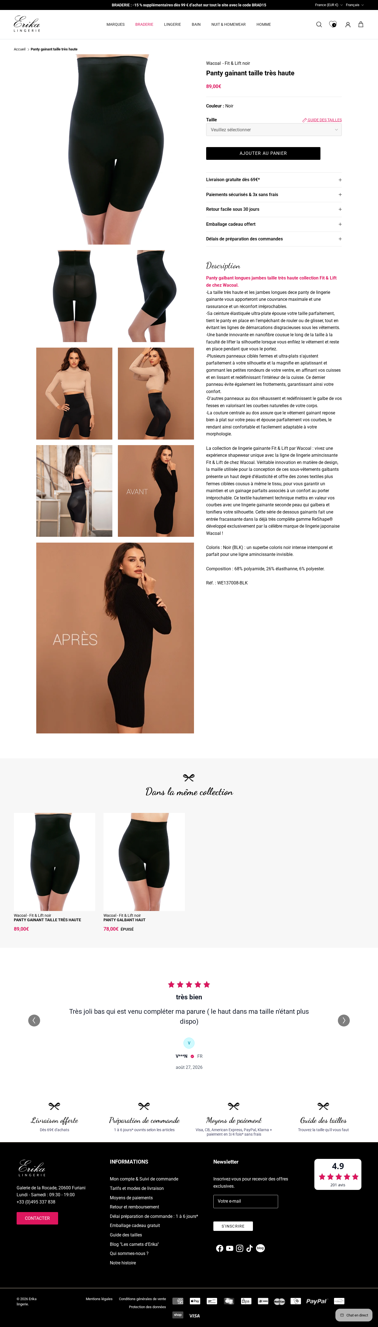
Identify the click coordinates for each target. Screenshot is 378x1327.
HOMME (264, 24)
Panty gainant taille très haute (54, 49)
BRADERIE (144, 24)
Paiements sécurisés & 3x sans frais (242, 194)
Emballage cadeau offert (230, 224)
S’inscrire (233, 1226)
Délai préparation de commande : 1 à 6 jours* (154, 1216)
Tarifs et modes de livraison (137, 1188)
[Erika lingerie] (27, 24)
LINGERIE (172, 24)
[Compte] (347, 24)
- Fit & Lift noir (236, 63)
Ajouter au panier (263, 153)
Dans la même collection (189, 791)
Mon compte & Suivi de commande (144, 1179)
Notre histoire (123, 1263)
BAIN (196, 24)
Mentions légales (99, 1299)
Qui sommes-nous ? (129, 1253)
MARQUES (116, 24)
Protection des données (147, 1307)
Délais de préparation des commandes (244, 239)
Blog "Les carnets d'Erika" (134, 1244)
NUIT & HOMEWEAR (228, 24)
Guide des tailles (324, 120)
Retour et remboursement (134, 1207)
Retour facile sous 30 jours (232, 209)
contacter (37, 1218)
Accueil (19, 49)
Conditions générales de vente (142, 1299)
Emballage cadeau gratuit (135, 1225)
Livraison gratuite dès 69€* (233, 179)
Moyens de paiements (131, 1197)
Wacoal (213, 63)
